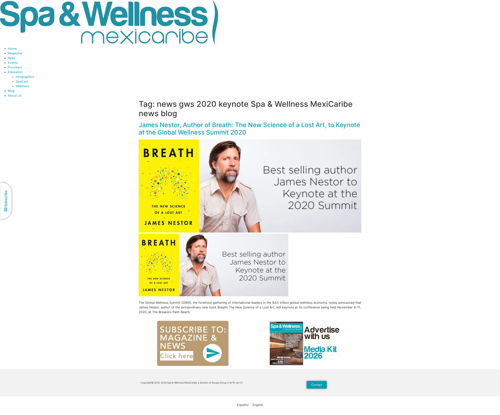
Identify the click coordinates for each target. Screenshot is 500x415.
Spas (11, 58)
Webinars (22, 86)
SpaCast (22, 81)
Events (13, 63)
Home (12, 48)
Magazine (15, 53)
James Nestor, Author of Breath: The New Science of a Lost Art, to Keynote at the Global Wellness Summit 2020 (249, 128)
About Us (15, 95)
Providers (15, 67)
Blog (11, 91)
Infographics (25, 77)
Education (15, 72)
